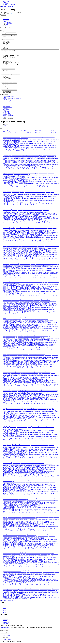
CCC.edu (9, 13)
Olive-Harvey (5, 45)
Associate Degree (6, 72)
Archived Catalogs (6, 111)
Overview (5, 97)
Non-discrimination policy (5, 627)
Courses (4, 21)
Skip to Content (6, 1)
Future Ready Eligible (7, 92)
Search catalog (3, 12)
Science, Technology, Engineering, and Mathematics (12, 64)
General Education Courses (8, 103)
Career (4, 37)
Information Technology (7, 61)
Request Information (6, 126)
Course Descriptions (9, 23)
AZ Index (4, 2)
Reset (2, 30)
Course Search (8, 22)
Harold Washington (6, 42)
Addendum (5, 110)
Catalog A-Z (7, 24)
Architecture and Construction (8, 52)
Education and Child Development (9, 57)
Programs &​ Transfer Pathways (8, 115)
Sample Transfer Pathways (8, 101)
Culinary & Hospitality (7, 56)
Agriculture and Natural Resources (9, 51)
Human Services (6, 60)
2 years (4, 79)
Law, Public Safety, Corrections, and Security (11, 62)
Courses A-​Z (5, 108)
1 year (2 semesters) (6, 77)
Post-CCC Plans (9, 35)
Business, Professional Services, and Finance (11, 55)
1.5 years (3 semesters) (7, 78)
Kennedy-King (5, 43)
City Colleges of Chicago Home (9, 4)
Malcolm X (5, 44)
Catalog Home (5, 3)
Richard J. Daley (6, 41)
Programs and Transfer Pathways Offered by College (12, 98)
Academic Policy (6, 25)
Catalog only (14, 13)
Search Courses (6, 109)
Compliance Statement (7, 114)
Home (4, 117)
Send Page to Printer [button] (6, 635)
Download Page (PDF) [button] (7, 639)
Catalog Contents (6, 112)
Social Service (5, 86)
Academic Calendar (6, 18)
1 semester (4, 76)
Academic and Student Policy (8, 96)
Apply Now (5, 125)
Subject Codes (5, 102)
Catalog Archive (6, 20)
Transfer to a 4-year (6, 36)
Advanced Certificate (6, 71)
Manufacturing (5, 63)
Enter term (3, 33)
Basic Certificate (6, 70)
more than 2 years (6, 81)
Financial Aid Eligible (7, 91)
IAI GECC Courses (6, 105)
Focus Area (8, 50)
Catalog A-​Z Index (6, 113)
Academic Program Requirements (9, 100)
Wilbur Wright (5, 48)
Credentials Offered (6, 99)
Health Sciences (5, 58)
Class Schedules (6, 19)
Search (19, 12)
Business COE (5, 84)
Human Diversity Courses (7, 107)
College (7, 39)
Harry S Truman (6, 47)
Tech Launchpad (6, 88)
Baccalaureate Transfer (7, 54)
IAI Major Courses (6, 106)
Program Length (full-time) (11, 74)
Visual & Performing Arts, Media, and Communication (13, 67)
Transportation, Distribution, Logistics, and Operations (13, 65)
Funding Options (9, 89)
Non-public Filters (9, 82)
